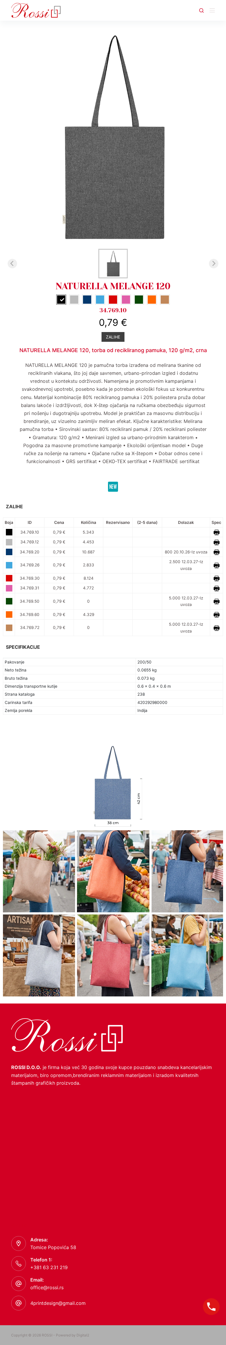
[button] (113, 263)
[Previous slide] (12, 263)
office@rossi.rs (47, 1287)
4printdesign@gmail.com (58, 1303)
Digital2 (83, 1335)
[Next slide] (213, 263)
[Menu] (212, 10)
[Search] (201, 10)
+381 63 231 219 (49, 1267)
